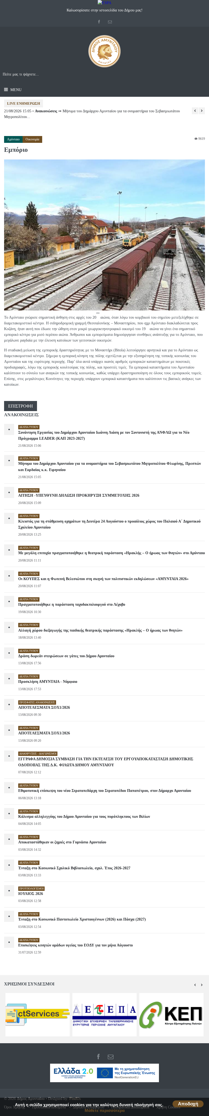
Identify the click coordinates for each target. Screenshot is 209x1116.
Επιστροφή (20, 406)
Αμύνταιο (13, 139)
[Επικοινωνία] (110, 22)
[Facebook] (99, 22)
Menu (15, 90)
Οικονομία (32, 139)
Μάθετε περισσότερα (105, 1110)
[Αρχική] (104, 53)
